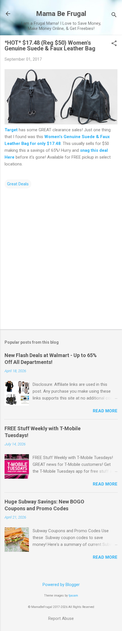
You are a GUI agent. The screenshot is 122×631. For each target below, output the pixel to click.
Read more (105, 410)
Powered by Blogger (61, 584)
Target (11, 129)
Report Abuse (61, 618)
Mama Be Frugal (61, 14)
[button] (114, 44)
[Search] (114, 15)
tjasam (73, 595)
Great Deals (18, 184)
